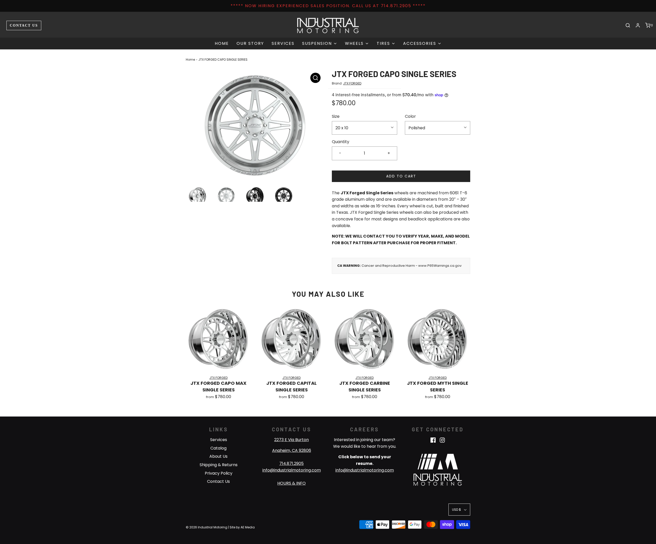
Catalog (218, 448)
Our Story (250, 43)
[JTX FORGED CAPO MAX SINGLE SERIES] (218, 338)
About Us (218, 456)
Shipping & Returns (219, 465)
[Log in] (638, 25)
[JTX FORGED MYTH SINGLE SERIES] (437, 338)
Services (283, 43)
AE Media (248, 527)
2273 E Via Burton (291, 440)
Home (222, 43)
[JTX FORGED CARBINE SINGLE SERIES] (364, 338)
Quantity (340, 142)
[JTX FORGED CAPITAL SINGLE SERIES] (291, 338)
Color (410, 116)
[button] (197, 195)
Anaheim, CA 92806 (291, 450)
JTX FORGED (352, 83)
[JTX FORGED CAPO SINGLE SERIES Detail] (315, 78)
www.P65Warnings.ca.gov (440, 265)
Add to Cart (401, 176)
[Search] (628, 25)
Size (336, 116)
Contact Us (24, 25)
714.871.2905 (291, 463)
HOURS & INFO (291, 483)
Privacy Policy (218, 473)
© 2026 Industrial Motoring (206, 527)
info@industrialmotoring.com (291, 470)
